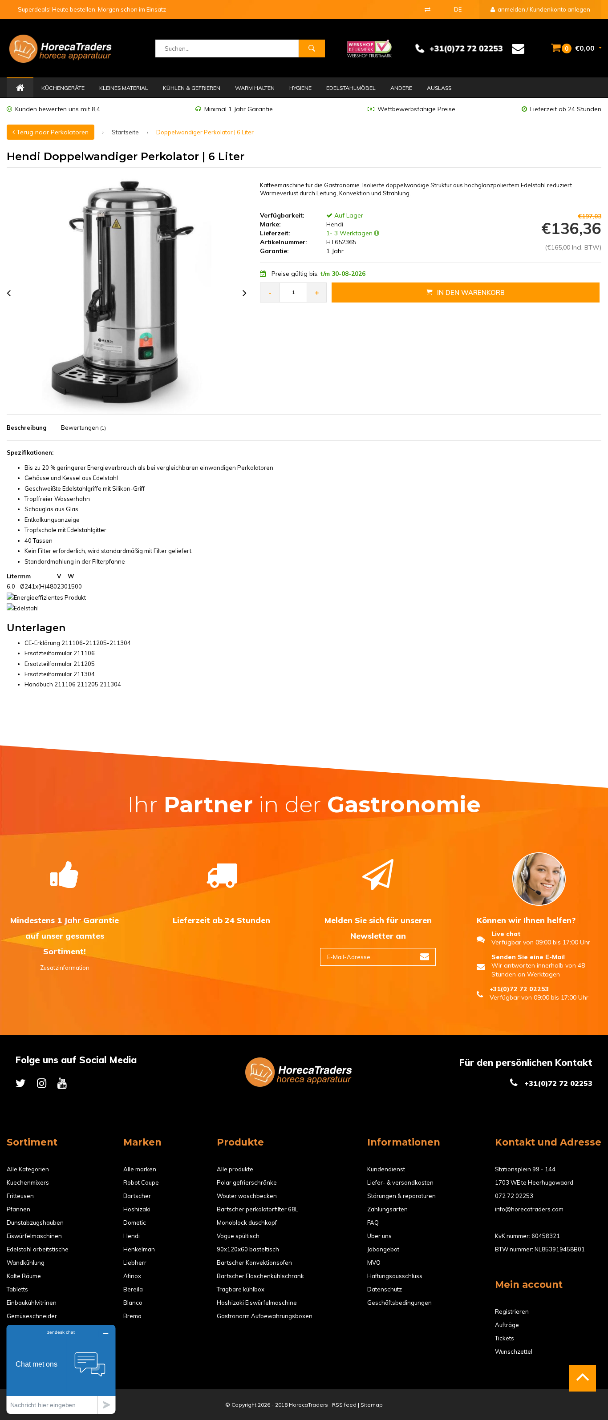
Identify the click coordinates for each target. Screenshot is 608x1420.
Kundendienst (386, 1169)
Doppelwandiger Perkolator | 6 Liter (205, 132)
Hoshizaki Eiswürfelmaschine (257, 1302)
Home (20, 88)
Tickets (504, 1338)
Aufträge (507, 1324)
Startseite (125, 132)
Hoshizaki (136, 1209)
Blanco (132, 1302)
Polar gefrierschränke (247, 1182)
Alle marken (139, 1169)
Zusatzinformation (64, 967)
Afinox (132, 1275)
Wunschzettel (513, 1351)
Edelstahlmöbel (351, 88)
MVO (374, 1262)
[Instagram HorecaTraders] (41, 1083)
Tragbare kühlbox (240, 1289)
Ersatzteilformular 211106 (59, 653)
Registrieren (512, 1311)
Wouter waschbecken (247, 1195)
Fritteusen (20, 1195)
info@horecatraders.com (529, 1209)
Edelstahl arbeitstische (38, 1249)
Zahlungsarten (387, 1209)
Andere (401, 88)
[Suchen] (311, 48)
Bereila (133, 1289)
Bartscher (137, 1195)
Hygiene (300, 88)
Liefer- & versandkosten (400, 1182)
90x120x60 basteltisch (248, 1249)
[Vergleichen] (427, 9)
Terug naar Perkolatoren (52, 132)
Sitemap (372, 1404)
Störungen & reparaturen (401, 1195)
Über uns (379, 1235)
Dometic (134, 1222)
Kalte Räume (24, 1275)
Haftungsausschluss (394, 1275)
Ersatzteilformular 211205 (59, 663)
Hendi (333, 224)
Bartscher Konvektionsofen (254, 1262)
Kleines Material (123, 88)
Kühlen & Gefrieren (191, 88)
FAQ (373, 1222)
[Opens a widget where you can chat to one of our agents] (61, 1369)
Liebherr (134, 1262)
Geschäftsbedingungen (399, 1302)
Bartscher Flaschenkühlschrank (260, 1275)
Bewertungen (83, 427)
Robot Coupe (141, 1182)
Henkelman (139, 1249)
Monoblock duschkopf (247, 1222)
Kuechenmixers (28, 1182)
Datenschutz (384, 1289)
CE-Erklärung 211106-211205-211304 (77, 642)
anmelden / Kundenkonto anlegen (543, 9)
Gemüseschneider (32, 1315)
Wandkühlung (26, 1262)
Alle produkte (235, 1169)
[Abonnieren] (424, 957)
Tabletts (17, 1289)
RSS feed (344, 1404)
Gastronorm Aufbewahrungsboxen (264, 1315)
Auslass (439, 88)
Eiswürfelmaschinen (34, 1235)
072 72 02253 (514, 1195)
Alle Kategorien (28, 1169)
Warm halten (255, 88)
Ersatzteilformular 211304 (59, 674)
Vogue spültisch (238, 1235)
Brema (132, 1315)
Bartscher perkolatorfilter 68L (257, 1209)
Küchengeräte (63, 88)
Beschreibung (26, 427)
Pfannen (18, 1209)
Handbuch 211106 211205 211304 (72, 684)
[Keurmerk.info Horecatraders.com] (369, 47)
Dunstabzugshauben (35, 1222)
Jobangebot (383, 1249)
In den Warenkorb (471, 292)
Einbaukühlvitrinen (32, 1302)
